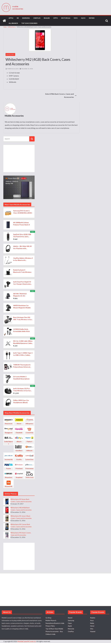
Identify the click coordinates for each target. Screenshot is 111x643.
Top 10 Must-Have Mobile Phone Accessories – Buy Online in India (54, 631)
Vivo (76, 18)
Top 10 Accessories (29, 23)
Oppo (55, 18)
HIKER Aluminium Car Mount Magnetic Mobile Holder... (22, 307)
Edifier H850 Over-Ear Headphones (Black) (21, 401)
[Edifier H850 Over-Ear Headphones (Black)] (8, 402)
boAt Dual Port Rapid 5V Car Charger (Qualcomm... (22, 283)
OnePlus (36, 18)
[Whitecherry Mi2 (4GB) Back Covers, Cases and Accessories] (6, 510)
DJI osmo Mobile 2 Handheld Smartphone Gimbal (21, 378)
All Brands (13, 23)
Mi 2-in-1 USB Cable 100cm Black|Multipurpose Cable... (23, 342)
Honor (92, 626)
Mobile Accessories (13, 68)
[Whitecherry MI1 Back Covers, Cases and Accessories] (6, 535)
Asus (92, 620)
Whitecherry (10, 54)
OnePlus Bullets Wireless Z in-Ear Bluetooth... (23, 259)
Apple (11, 18)
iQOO (83, 18)
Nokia (92, 623)
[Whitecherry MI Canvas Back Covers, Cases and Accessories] (6, 526)
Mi (18, 18)
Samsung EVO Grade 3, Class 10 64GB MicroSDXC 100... (22, 212)
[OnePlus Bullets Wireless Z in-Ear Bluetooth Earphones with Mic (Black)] (8, 260)
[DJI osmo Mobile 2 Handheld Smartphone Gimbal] (8, 379)
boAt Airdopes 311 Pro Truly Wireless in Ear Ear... (22, 389)
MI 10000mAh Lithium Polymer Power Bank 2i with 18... (21, 224)
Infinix (92, 18)
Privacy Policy (50, 626)
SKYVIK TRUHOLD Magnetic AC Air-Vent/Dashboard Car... (21, 295)
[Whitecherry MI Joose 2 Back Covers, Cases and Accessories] (6, 518)
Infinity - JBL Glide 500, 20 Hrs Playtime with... (22, 247)
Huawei (92, 631)
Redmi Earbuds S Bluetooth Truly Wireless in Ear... (22, 271)
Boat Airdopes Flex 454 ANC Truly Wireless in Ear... (23, 318)
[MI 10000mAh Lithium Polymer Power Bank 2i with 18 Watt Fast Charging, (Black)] (8, 225)
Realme (47, 18)
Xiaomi (70, 618)
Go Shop (48, 618)
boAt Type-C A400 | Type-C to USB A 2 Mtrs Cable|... (23, 354)
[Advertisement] (19, 158)
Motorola (65, 18)
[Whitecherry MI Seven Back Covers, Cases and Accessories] (6, 501)
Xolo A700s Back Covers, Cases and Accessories (59, 95)
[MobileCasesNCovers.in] (4, 20)
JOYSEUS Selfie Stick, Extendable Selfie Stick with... (21, 330)
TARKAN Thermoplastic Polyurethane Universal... (22, 366)
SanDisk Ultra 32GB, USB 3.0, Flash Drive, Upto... (22, 235)
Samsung (26, 18)
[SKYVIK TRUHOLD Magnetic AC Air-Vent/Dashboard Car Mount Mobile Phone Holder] (8, 296)
